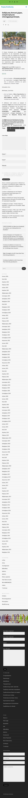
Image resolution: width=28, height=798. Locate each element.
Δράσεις (4, 571)
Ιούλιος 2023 (5, 315)
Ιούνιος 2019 (5, 427)
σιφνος (3, 585)
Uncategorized (5, 565)
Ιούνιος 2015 (5, 541)
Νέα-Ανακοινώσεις (7, 740)
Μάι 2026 (4, 279)
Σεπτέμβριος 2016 (6, 510)
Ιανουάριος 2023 (6, 326)
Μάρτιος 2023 (5, 321)
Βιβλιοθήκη (5, 568)
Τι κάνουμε (4, 588)
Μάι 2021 (4, 371)
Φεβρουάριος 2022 (6, 348)
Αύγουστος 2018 (6, 452)
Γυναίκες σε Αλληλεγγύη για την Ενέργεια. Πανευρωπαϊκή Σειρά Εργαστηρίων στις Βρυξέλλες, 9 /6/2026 (12, 193)
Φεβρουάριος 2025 (6, 293)
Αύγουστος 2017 (6, 479)
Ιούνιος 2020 (5, 399)
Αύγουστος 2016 (6, 513)
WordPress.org (5, 604)
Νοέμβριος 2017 (6, 471)
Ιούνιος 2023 (5, 318)
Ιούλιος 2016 (5, 516)
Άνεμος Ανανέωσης (7, 7)
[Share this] (3, 24)
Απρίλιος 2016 (5, 524)
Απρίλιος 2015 (5, 546)
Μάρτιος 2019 (5, 435)
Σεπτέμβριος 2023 (6, 312)
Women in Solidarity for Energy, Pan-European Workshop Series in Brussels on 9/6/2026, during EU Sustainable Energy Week (13, 199)
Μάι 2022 (4, 346)
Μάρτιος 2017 (5, 493)
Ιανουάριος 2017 (6, 499)
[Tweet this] (6, 24)
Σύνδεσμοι (5, 743)
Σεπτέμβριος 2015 (6, 538)
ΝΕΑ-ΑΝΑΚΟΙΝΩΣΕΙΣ (6, 582)
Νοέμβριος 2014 (6, 552)
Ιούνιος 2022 (5, 343)
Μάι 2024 (4, 304)
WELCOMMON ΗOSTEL (10, 97)
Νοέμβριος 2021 (6, 354)
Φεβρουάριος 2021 (6, 379)
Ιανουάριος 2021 (6, 382)
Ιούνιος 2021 (5, 368)
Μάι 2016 (4, 521)
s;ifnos (3, 560)
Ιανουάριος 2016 (6, 530)
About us (5, 717)
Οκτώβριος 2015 (6, 535)
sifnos (3, 563)
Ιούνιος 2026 (5, 276)
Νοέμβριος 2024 (6, 301)
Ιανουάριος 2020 (6, 410)
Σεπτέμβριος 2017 (6, 477)
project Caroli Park (20, 80)
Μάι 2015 (4, 544)
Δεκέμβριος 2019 (6, 413)
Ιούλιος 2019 (5, 424)
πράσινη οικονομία (11, 130)
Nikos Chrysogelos (7, 253)
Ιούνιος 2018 (5, 454)
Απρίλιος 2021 (5, 374)
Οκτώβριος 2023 (6, 309)
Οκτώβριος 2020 (6, 390)
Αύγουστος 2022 (6, 340)
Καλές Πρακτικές (7, 737)
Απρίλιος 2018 (5, 460)
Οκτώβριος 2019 (6, 418)
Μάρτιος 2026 (5, 284)
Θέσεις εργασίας (6, 577)
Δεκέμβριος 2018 (6, 443)
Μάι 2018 (4, 457)
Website (4, 165)
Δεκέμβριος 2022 (6, 329)
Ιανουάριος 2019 (6, 440)
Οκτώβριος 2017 (6, 474)
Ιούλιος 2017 (5, 482)
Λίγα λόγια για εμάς (6, 579)
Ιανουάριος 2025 (6, 296)
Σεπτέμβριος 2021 (6, 360)
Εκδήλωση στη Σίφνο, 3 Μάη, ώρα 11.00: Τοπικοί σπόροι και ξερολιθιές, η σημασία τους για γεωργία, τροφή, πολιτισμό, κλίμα (13, 211)
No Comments (13, 21)
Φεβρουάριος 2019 (6, 438)
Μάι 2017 (4, 488)
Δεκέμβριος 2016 (6, 502)
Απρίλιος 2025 (5, 290)
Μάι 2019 (4, 429)
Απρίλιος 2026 (5, 282)
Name (4, 154)
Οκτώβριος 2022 (6, 335)
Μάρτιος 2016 (5, 527)
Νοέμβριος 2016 (6, 505)
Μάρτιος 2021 (5, 376)
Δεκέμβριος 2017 (6, 468)
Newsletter (5, 723)
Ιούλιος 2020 (5, 396)
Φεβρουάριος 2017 (6, 496)
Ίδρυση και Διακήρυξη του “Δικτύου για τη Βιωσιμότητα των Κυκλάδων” (13, 228)
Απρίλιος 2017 (5, 491)
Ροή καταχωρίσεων (6, 598)
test (4, 726)
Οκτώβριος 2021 (6, 357)
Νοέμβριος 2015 (6, 532)
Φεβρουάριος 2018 (6, 466)
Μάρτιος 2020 (5, 407)
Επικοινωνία (6, 735)
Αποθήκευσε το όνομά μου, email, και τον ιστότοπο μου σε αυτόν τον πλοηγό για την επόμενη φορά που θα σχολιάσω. (14, 173)
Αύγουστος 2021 (6, 362)
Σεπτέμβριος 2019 (6, 421)
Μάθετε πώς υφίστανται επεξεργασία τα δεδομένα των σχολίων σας (13, 186)
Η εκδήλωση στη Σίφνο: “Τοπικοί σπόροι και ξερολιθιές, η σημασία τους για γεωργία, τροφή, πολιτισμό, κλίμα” (13, 205)
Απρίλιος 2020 (5, 404)
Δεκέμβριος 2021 (6, 351)
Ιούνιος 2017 (5, 485)
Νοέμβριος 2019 (6, 415)
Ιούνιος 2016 (5, 518)
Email (4, 160)
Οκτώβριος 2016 (6, 507)
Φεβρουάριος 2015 (6, 549)
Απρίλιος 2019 (5, 432)
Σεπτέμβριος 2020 (6, 393)
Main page (5, 720)
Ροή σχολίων (5, 601)
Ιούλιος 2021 (5, 365)
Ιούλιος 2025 (5, 287)
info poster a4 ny (6, 87)
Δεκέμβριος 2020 (6, 385)
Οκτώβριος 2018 (6, 449)
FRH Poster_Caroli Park (7, 90)
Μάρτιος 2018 (5, 463)
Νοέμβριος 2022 (6, 332)
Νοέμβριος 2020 (6, 387)
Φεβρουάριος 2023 (6, 323)
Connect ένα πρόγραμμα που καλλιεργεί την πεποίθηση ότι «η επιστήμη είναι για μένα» (13, 246)
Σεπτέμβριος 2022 (6, 337)
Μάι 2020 (4, 401)
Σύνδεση (4, 596)
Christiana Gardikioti (8, 245)
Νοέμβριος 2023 (6, 307)
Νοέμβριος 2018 (6, 446)
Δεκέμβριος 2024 (6, 298)
